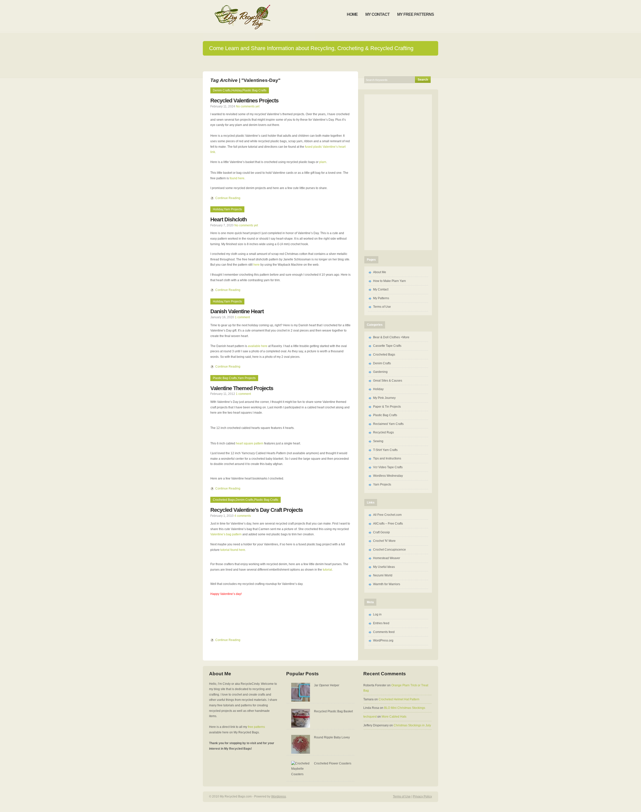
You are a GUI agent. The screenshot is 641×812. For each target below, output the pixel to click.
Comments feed (384, 632)
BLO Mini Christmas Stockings (404, 708)
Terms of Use (382, 306)
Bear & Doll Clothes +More (391, 337)
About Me (379, 272)
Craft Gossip (381, 532)
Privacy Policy (422, 796)
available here (257, 346)
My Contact (380, 289)
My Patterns (381, 298)
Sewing (378, 441)
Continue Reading (227, 198)
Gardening (380, 372)
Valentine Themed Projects (241, 388)
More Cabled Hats (394, 716)
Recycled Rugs (383, 432)
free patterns (256, 727)
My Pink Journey (384, 398)
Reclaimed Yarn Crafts (388, 424)
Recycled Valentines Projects (244, 100)
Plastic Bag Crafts (254, 90)
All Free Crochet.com (387, 515)
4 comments (242, 516)
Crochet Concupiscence (389, 549)
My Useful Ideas (384, 567)
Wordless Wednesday (388, 475)
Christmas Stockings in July (412, 725)
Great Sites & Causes (387, 380)
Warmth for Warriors (386, 584)
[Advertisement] (398, 171)
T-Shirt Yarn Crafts (385, 450)
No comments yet (247, 106)
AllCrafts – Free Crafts (388, 523)
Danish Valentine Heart (237, 311)
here (256, 264)
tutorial (327, 569)
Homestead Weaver (386, 558)
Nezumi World (382, 575)
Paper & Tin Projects (387, 406)
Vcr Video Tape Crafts (388, 467)
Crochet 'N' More (384, 541)
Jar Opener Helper (326, 685)
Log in (377, 614)
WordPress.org (383, 640)
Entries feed (381, 623)
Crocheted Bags (224, 500)
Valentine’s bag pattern (226, 534)
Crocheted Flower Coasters (332, 763)
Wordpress (278, 796)
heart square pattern (249, 443)
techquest (370, 716)
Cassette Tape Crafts (387, 346)
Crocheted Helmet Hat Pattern (399, 699)
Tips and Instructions (387, 458)
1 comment (242, 317)
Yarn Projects (233, 209)
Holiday (236, 90)
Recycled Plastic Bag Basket (333, 711)
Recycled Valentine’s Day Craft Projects (256, 510)
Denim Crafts (222, 90)
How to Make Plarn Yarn (389, 281)
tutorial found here (232, 550)
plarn (322, 162)
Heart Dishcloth (228, 219)
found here (237, 178)
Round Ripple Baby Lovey (332, 737)
